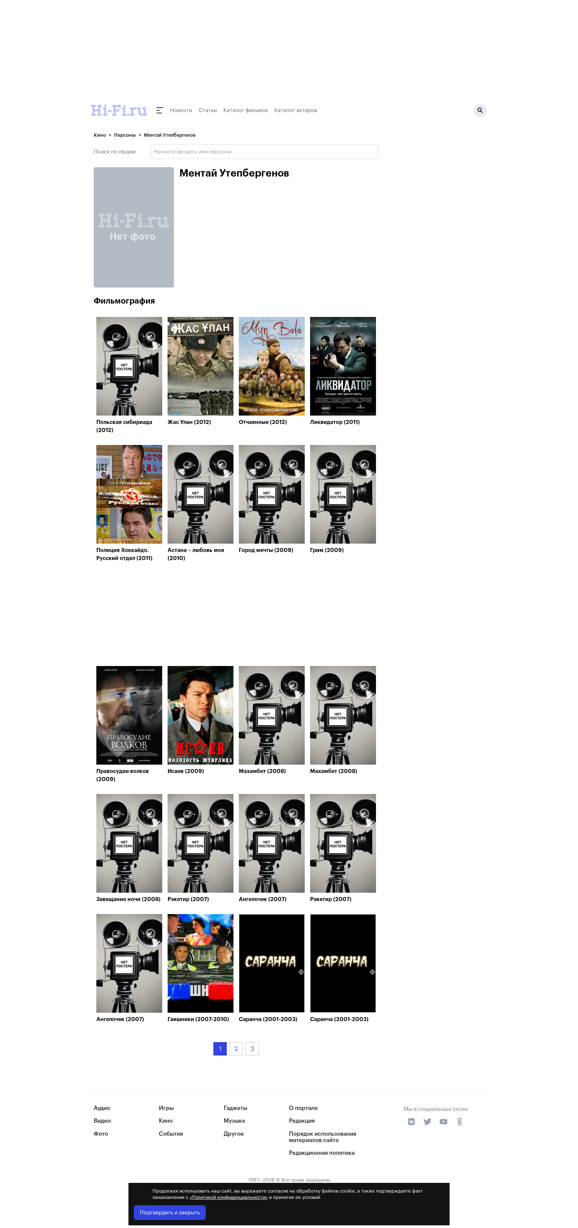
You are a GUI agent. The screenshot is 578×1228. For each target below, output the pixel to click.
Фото (101, 1134)
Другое (234, 1134)
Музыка (234, 1121)
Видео (102, 1121)
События (171, 1134)
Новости (181, 110)
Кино (100, 135)
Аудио (102, 1108)
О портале (303, 1108)
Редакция (302, 1121)
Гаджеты (235, 1108)
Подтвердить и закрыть (170, 1212)
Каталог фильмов (245, 110)
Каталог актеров (295, 110)
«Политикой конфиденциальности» (229, 1197)
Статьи (208, 110)
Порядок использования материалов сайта (322, 1137)
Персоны (125, 135)
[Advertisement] (236, 615)
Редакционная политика (322, 1153)
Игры (166, 1108)
